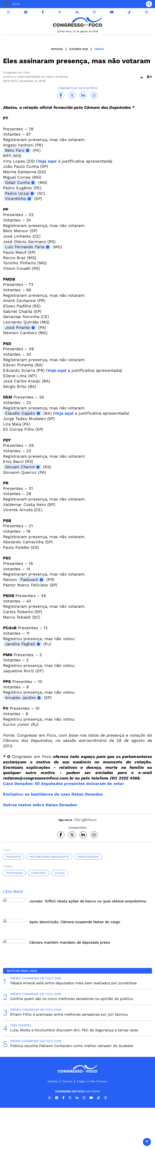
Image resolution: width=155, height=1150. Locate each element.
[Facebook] (43, 12)
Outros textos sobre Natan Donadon (40, 804)
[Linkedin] (77, 12)
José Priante (17, 327)
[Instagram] (94, 12)
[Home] (77, 22)
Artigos (81, 1081)
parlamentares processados (49, 856)
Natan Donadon (88, 856)
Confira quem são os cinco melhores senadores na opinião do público (71, 999)
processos (13, 856)
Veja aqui (47, 161)
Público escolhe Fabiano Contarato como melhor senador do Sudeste (71, 1046)
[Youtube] (112, 12)
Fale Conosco (98, 1081)
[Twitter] (59, 12)
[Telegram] (25, 12)
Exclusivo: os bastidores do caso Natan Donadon (53, 794)
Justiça (59, 873)
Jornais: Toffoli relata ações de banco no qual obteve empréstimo (87, 901)
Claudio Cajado (20, 413)
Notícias (57, 49)
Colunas (67, 1081)
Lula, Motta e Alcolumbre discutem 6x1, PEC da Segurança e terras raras (74, 1030)
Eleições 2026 (78, 49)
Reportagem (14, 873)
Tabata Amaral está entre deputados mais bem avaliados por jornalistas (73, 983)
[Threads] (146, 12)
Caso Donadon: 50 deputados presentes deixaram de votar (63, 783)
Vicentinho (15, 198)
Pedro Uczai (17, 193)
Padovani (29, 579)
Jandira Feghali (20, 643)
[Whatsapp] (8, 12)
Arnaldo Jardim (20, 697)
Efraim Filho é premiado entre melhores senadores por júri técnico (69, 1014)
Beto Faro (14, 150)
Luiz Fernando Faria (24, 246)
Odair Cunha (17, 182)
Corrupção (38, 873)
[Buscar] (149, 4)
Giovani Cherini (20, 466)
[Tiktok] (129, 12)
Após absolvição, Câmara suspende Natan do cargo (74, 922)
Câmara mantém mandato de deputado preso (69, 942)
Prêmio (99, 49)
